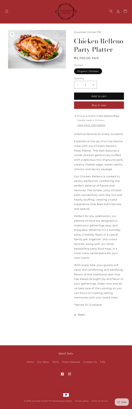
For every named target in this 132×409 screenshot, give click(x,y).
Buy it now (99, 105)
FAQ (102, 361)
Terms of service (100, 401)
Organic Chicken (88, 71)
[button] (6, 11)
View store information (91, 125)
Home (30, 361)
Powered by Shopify (62, 401)
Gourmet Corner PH (42, 401)
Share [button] (81, 314)
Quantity (79, 78)
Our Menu (43, 361)
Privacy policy (82, 401)
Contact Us (90, 361)
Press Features (71, 361)
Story (55, 361)
